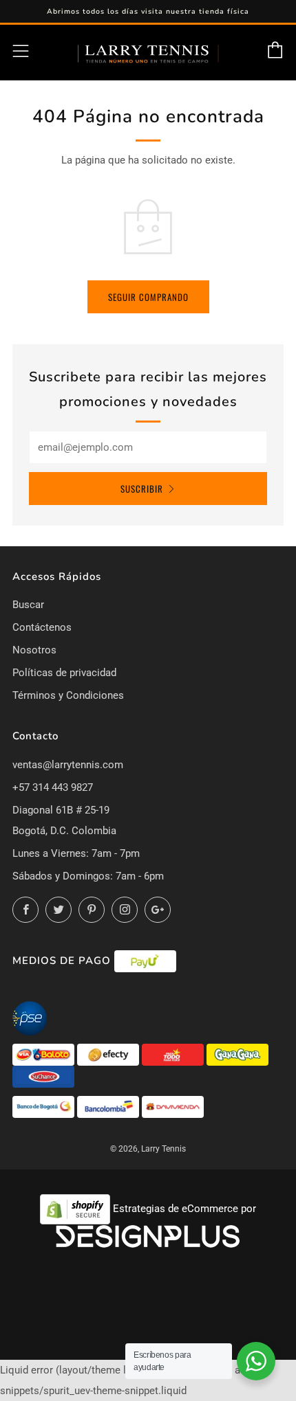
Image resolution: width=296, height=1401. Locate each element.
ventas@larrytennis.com (67, 765)
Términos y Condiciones (68, 695)
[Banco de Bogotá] (44, 1106)
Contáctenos (42, 627)
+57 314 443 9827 (52, 787)
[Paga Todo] (174, 1054)
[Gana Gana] (237, 1054)
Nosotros (34, 650)
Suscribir (141, 488)
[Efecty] (109, 1054)
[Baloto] (44, 1054)
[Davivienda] (173, 1106)
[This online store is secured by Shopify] (76, 1208)
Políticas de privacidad (64, 672)
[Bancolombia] (109, 1106)
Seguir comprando (148, 297)
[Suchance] (43, 1076)
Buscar (28, 604)
